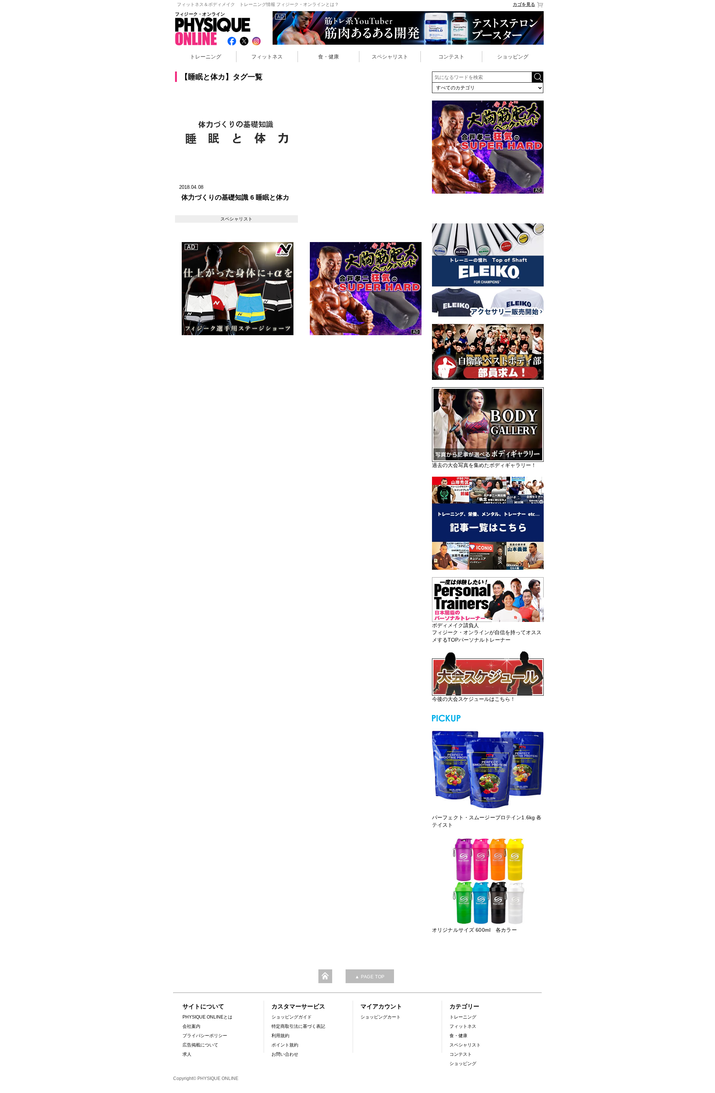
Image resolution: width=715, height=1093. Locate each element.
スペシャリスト (390, 57)
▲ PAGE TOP (370, 976)
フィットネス (267, 57)
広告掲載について (200, 1045)
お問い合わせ (284, 1054)
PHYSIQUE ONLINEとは (207, 1017)
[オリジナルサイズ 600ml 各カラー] (488, 881)
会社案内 (191, 1026)
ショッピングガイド (291, 1017)
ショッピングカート (380, 1017)
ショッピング (512, 57)
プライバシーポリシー (204, 1035)
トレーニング (205, 57)
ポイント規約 (284, 1045)
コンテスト (451, 57)
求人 (186, 1054)
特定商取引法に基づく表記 (298, 1026)
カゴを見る (524, 4)
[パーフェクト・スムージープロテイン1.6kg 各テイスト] (488, 768)
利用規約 (280, 1035)
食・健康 (328, 57)
